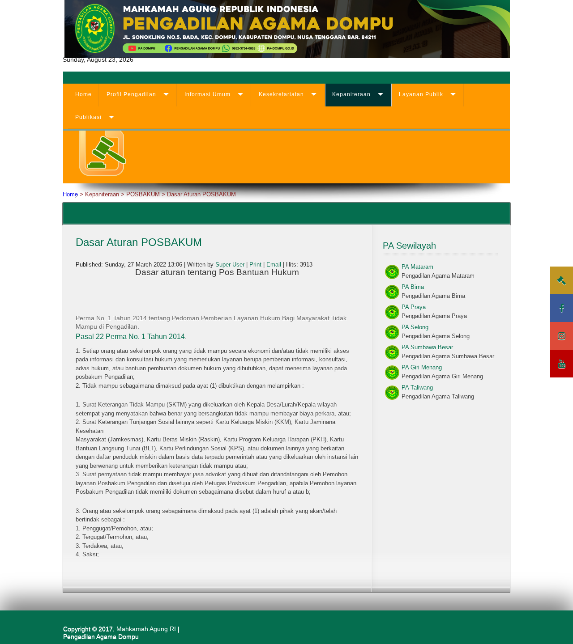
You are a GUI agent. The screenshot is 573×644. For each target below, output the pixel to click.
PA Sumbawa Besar (427, 347)
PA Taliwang (417, 387)
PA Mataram (417, 266)
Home (83, 94)
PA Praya (414, 307)
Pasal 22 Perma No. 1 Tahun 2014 (130, 336)
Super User (229, 264)
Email (274, 264)
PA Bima (413, 287)
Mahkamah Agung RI (146, 628)
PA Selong (415, 327)
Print (256, 264)
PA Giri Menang (422, 367)
